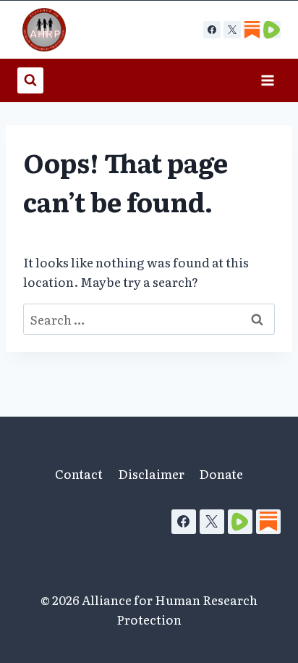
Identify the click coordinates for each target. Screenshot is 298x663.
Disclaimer (151, 473)
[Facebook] (212, 29)
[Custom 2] (272, 29)
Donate (221, 473)
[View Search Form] (30, 80)
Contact (79, 473)
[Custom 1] (251, 29)
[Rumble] (240, 521)
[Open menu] (267, 80)
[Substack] (268, 521)
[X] (232, 29)
